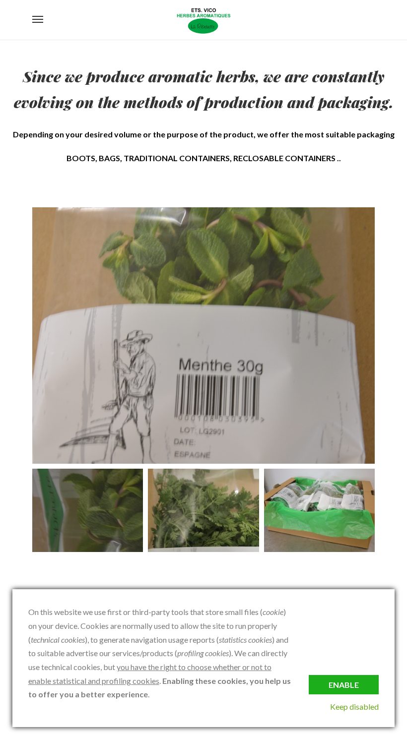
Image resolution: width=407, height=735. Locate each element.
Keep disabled (354, 706)
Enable (344, 684)
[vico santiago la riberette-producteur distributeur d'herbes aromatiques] (203, 20)
